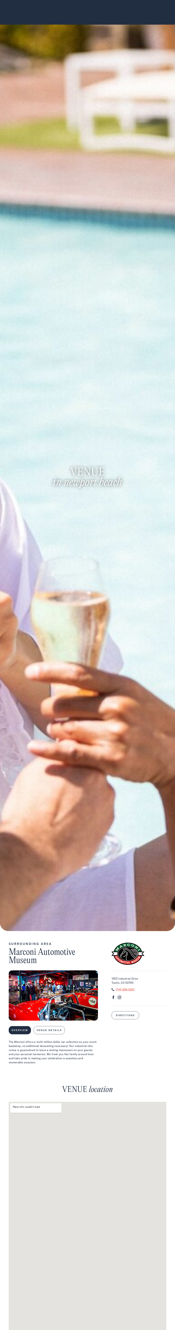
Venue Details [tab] (49, 1030)
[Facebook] (113, 998)
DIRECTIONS (125, 1015)
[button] (46, 1016)
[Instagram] (119, 998)
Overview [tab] (20, 1030)
